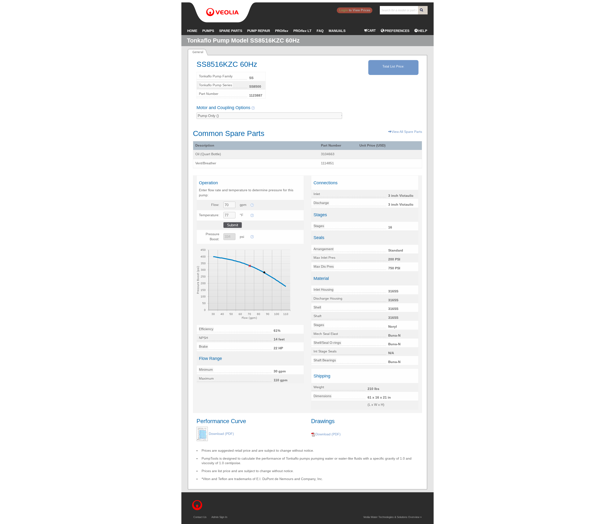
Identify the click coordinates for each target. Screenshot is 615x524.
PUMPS (208, 31)
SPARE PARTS (230, 31)
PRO (281, 31)
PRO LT (302, 31)
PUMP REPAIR (258, 31)
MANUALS (337, 31)
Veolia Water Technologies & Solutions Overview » (392, 517)
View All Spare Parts (407, 132)
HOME (192, 31)
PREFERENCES (397, 31)
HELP (422, 31)
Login (343, 10)
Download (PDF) (221, 434)
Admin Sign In (219, 517)
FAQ (320, 31)
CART (371, 30)
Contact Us (200, 517)
